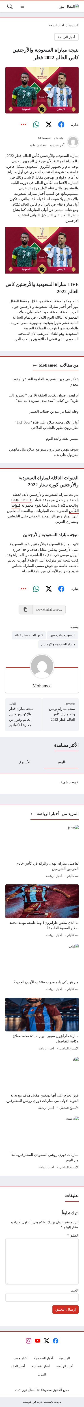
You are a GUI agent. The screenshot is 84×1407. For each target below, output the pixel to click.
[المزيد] (23, 125)
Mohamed (44, 138)
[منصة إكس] (48, 125)
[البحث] (9, 6)
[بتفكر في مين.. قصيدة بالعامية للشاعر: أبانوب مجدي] (42, 381)
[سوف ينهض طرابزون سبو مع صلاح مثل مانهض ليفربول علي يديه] (42, 452)
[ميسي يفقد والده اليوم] (42, 438)
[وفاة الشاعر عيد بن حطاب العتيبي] (42, 411)
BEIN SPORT (21, 500)
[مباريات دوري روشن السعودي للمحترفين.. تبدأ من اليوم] (42, 1144)
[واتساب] (36, 125)
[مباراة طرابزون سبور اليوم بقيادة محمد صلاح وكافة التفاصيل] (42, 1025)
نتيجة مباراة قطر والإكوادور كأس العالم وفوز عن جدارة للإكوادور (21, 717)
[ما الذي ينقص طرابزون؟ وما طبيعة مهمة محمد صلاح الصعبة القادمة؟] (42, 911)
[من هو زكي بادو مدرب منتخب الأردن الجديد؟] (42, 968)
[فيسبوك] (61, 125)
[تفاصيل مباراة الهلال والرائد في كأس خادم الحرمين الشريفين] (42, 852)
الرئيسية (73, 25)
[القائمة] (22, 6)
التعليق (73, 1235)
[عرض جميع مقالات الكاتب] (73, 141)
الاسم (75, 1290)
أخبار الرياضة (56, 25)
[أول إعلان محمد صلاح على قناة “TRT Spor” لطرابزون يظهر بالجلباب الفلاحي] (42, 425)
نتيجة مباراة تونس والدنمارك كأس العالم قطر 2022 (62, 714)
